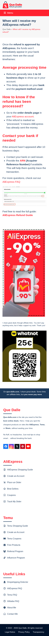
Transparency (38, 632)
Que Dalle (6, 29)
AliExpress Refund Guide (17, 215)
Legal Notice (10, 632)
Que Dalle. (22, 628)
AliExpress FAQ (11, 181)
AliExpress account (23, 116)
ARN (22, 160)
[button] (8, 13)
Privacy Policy (24, 632)
